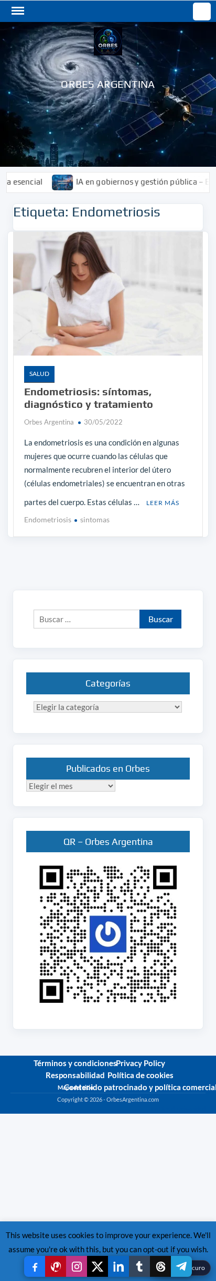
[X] (97, 1266)
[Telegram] (181, 1266)
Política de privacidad (178, 1108)
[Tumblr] (139, 1266)
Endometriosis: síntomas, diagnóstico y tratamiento (88, 397)
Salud (39, 374)
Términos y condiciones (75, 1063)
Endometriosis (47, 519)
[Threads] (160, 1266)
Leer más (162, 503)
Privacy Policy (140, 1063)
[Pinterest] (55, 1266)
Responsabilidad (75, 1075)
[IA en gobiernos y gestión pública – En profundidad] (48, 181)
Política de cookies (140, 1075)
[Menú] (16, 11)
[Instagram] (76, 1266)
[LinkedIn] (118, 1266)
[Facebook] (34, 1266)
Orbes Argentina (108, 84)
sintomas (95, 519)
